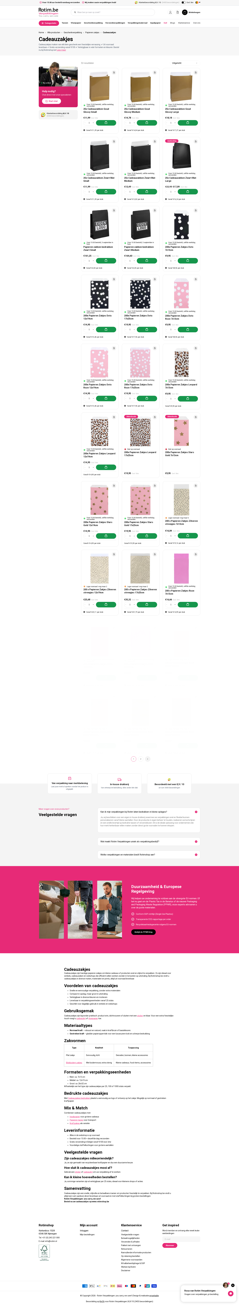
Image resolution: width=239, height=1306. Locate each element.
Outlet (166, 23)
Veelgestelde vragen (130, 1234)
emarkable (154, 1296)
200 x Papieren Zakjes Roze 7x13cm (179, 592)
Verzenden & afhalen (130, 1242)
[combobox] (114, 12)
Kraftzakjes (75, 1123)
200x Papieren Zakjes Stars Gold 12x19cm (97, 524)
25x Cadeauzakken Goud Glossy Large (178, 110)
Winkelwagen (194, 12)
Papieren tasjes (76, 1120)
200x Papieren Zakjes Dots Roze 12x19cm (97, 386)
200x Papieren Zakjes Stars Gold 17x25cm (138, 524)
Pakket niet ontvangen (131, 1245)
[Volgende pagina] (147, 759)
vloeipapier (93, 1018)
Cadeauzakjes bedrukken (79, 1098)
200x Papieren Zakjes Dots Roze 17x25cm (138, 386)
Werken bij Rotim (128, 1267)
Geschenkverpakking (93, 23)
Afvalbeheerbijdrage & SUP (133, 1263)
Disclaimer (125, 1270)
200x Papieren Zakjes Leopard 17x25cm (140, 454)
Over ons (196, 23)
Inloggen (84, 1230)
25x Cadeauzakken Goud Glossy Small (96, 110)
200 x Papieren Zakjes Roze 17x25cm (138, 665)
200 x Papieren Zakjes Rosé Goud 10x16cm (98, 733)
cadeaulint (81, 1018)
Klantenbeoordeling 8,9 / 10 (159, 2)
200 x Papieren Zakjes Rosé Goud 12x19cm (138, 733)
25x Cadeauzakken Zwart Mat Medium (139, 179)
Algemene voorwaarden (131, 1260)
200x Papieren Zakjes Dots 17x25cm (138, 317)
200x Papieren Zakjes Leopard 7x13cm (181, 386)
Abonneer (170, 1245)
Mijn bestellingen (87, 1234)
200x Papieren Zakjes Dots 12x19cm (97, 317)
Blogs (172, 23)
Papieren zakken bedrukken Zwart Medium (139, 248)
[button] (170, 12)
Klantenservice (184, 23)
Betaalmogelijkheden (130, 1238)
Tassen (65, 23)
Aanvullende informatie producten (136, 1252)
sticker (140, 1016)
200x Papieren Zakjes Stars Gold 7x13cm (179, 454)
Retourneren (126, 1249)
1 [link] (133, 759)
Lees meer (61, 50)
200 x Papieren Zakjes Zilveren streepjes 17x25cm (140, 591)
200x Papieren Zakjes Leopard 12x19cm (99, 455)
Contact (124, 1230)
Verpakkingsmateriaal (137, 23)
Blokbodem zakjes (74, 1063)
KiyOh (102, 1301)
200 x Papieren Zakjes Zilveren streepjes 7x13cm (181, 522)
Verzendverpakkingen (115, 23)
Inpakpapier (155, 23)
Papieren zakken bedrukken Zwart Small (98, 248)
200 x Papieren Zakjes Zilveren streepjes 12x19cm (99, 591)
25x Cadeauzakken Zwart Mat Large (180, 179)
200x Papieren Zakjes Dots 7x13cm (179, 248)
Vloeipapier (76, 23)
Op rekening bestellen (130, 1256)
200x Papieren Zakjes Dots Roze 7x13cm (179, 317)
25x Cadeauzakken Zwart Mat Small (98, 179)
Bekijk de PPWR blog (143, 932)
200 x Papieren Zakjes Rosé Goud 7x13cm (179, 664)
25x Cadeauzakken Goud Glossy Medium (137, 110)
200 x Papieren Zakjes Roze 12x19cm (98, 665)
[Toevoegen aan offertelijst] (114, 72)
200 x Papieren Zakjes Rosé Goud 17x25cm (179, 733)
